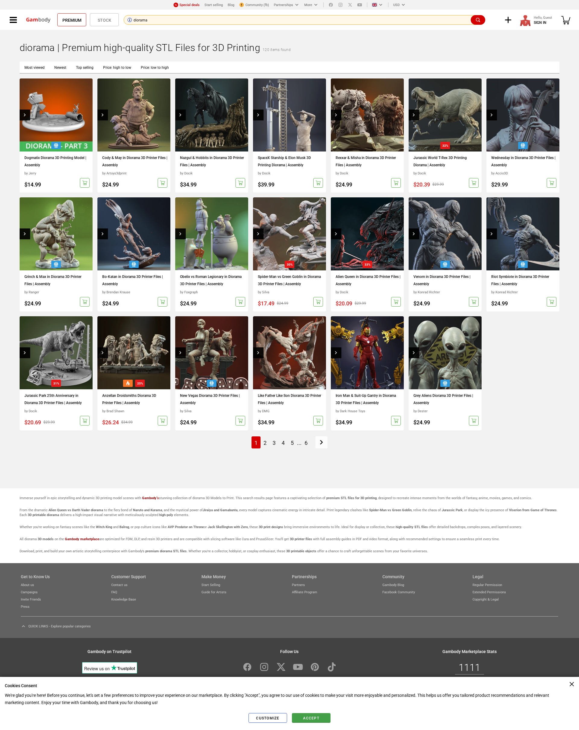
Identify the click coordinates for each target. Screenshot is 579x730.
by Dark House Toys (350, 411)
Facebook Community (398, 592)
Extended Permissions (489, 592)
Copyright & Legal (486, 599)
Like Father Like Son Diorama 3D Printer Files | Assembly (289, 399)
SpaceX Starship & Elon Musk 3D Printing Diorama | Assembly (284, 161)
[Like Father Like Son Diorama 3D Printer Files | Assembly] (289, 352)
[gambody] (38, 20)
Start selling (213, 4)
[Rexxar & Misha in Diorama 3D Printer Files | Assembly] (367, 114)
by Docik (186, 173)
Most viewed (34, 67)
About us (27, 584)
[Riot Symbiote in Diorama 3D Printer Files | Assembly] (522, 233)
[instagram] (340, 5)
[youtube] (360, 5)
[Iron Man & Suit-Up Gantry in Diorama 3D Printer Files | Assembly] (367, 352)
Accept (311, 718)
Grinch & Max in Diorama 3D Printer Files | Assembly (52, 280)
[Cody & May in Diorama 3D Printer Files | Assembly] (133, 114)
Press (25, 606)
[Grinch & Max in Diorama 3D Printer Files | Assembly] (56, 233)
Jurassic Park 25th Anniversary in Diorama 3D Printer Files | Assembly (53, 399)
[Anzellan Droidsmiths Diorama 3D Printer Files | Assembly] (133, 352)
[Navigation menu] (13, 20)
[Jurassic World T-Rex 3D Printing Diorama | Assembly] (445, 114)
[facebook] (331, 5)
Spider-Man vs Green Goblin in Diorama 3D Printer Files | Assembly (289, 280)
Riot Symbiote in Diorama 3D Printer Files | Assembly (520, 280)
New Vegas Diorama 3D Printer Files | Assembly (210, 399)
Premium (71, 20)
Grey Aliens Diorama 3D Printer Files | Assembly (443, 399)
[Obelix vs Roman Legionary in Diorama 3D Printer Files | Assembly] (211, 233)
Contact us (119, 584)
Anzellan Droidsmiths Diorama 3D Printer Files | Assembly (129, 399)
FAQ (114, 592)
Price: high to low (117, 67)
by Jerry (30, 173)
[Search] (478, 20)
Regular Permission (487, 584)
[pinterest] (315, 667)
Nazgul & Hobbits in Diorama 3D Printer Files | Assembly (212, 161)
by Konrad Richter (426, 292)
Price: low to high (155, 67)
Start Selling (210, 584)
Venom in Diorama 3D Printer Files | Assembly (441, 280)
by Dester (420, 411)
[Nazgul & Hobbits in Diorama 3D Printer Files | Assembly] (211, 114)
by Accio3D (499, 173)
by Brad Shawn (113, 411)
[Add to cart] (85, 183)
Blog (231, 4)
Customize (267, 718)
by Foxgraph (189, 292)
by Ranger (31, 292)
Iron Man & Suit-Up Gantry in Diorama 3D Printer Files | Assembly (366, 399)
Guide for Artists (213, 592)
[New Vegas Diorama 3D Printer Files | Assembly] (211, 352)
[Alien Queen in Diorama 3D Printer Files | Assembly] (367, 233)
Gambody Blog (393, 584)
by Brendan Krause (116, 292)
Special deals (189, 4)
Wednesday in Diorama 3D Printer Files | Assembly (523, 161)
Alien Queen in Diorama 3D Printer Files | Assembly (368, 280)
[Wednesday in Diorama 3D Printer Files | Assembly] (522, 114)
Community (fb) (257, 4)
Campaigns (29, 592)
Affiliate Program (304, 592)
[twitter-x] (281, 667)
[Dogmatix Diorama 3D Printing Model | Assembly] (56, 114)
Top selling (84, 67)
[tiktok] (332, 667)
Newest (60, 67)
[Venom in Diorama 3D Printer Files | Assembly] (445, 233)
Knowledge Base (123, 599)
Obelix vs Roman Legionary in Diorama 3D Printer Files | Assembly (211, 280)
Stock (104, 20)
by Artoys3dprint (114, 173)
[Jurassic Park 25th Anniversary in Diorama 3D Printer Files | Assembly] (56, 352)
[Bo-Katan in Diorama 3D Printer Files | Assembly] (133, 233)
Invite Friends (31, 599)
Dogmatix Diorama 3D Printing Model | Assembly (55, 161)
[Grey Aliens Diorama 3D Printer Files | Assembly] (445, 352)
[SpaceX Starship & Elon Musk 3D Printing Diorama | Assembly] (289, 114)
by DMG (264, 411)
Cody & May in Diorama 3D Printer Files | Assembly (134, 161)
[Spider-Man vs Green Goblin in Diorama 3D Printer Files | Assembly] (289, 233)
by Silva (263, 292)
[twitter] (350, 5)
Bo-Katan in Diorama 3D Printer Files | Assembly (132, 280)
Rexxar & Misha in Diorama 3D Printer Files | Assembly (366, 161)
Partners (298, 584)
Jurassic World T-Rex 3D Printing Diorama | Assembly (440, 161)
